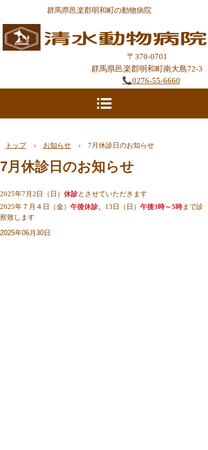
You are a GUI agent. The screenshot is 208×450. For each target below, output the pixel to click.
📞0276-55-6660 (151, 80)
